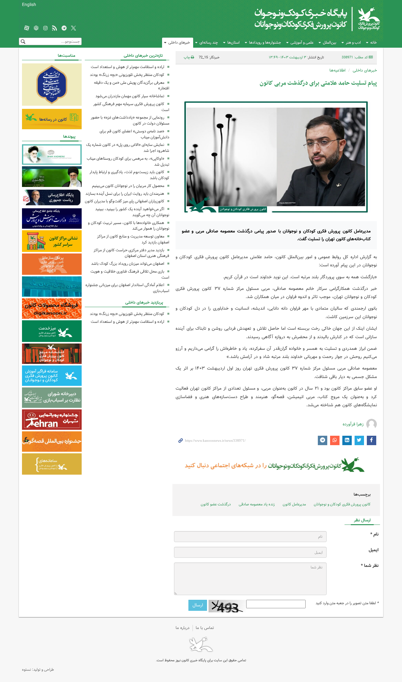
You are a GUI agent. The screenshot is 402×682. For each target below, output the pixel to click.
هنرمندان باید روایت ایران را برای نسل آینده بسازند (124, 194)
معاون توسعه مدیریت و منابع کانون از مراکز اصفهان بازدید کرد (133, 239)
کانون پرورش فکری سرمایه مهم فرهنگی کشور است (131, 107)
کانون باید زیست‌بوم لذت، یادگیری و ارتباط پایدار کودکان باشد (129, 175)
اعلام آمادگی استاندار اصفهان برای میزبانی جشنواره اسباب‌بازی (127, 288)
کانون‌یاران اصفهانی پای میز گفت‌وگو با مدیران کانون (124, 201)
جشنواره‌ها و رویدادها (265, 42)
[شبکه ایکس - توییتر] (73, 28)
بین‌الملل (329, 42)
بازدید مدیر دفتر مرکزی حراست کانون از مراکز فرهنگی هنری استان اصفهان (131, 253)
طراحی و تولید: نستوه (38, 670)
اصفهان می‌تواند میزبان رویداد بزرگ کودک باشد (127, 264)
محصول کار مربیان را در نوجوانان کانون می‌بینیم (128, 186)
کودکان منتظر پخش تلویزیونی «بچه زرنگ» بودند (127, 75)
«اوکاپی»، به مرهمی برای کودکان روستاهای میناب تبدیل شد (128, 162)
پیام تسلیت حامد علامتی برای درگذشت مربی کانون (318, 83)
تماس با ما (205, 628)
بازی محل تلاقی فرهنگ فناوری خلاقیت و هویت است (129, 274)
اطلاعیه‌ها (337, 70)
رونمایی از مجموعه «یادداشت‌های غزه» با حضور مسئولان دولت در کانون (130, 120)
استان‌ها (233, 42)
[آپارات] (27, 28)
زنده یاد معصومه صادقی (257, 504)
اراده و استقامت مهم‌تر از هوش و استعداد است (127, 67)
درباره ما (182, 628)
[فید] (55, 28)
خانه (373, 42)
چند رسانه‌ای (208, 42)
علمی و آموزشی (302, 42)
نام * (374, 534)
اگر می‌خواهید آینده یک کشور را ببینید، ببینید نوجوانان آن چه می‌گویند (132, 212)
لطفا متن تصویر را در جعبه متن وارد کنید (347, 603)
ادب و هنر (353, 42)
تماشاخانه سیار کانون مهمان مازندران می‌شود (129, 96)
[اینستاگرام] (45, 28)
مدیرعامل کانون (294, 504)
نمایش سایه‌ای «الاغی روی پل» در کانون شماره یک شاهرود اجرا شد (127, 148)
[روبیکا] (36, 28)
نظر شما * (369, 565)
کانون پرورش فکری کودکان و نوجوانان (306, 19)
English (29, 4)
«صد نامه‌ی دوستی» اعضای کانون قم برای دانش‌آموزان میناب (134, 134)
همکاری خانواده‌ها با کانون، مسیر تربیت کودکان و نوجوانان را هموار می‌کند (128, 226)
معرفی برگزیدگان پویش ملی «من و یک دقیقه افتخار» (131, 86)
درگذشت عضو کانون (216, 504)
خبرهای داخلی (179, 42)
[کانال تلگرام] (64, 28)
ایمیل (373, 550)
